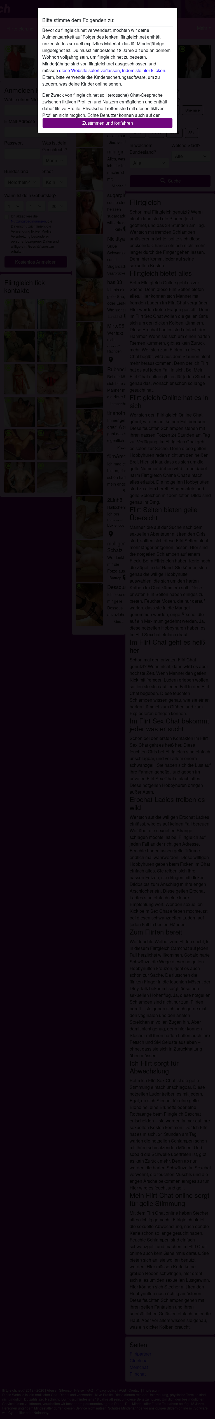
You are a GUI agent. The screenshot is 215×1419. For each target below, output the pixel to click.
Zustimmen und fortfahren (107, 123)
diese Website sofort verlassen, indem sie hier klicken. (112, 70)
